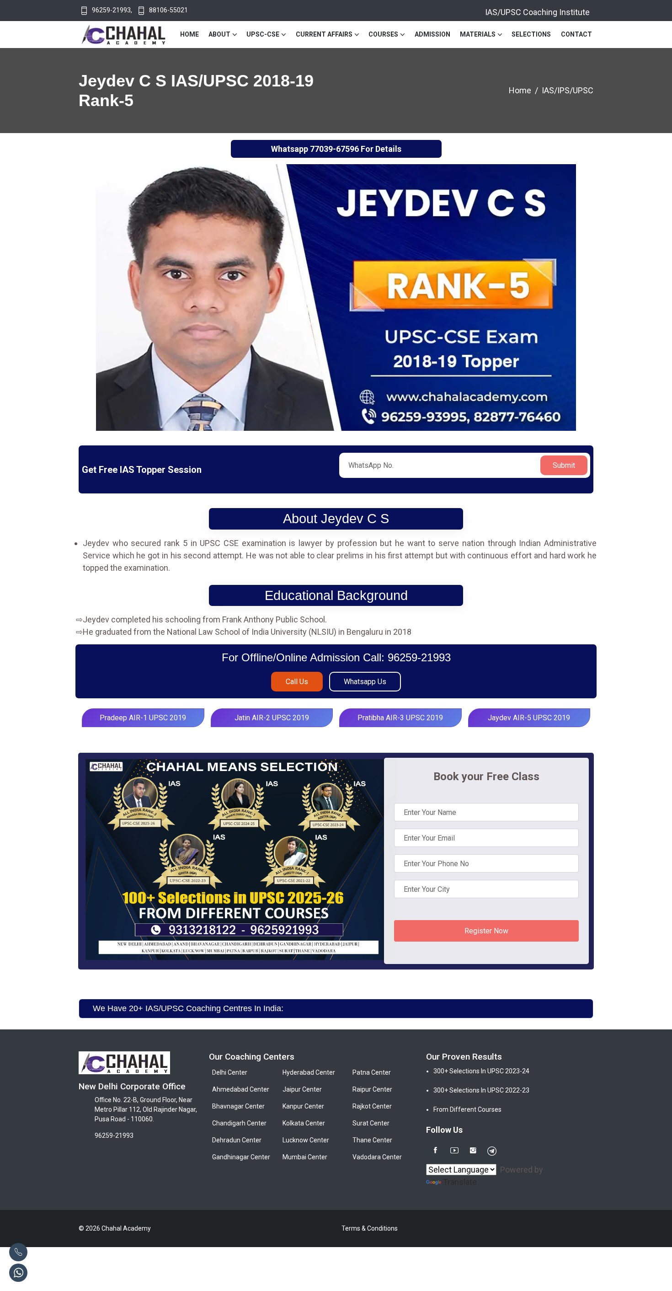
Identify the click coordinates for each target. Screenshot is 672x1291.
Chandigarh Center (239, 1123)
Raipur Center (372, 1089)
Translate (460, 1182)
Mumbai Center (305, 1157)
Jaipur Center (302, 1089)
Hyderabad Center (309, 1072)
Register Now (486, 931)
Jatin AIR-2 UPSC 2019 (272, 717)
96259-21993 (111, 10)
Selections (531, 34)
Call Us (297, 681)
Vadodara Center (377, 1157)
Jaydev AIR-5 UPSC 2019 (529, 717)
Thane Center (372, 1140)
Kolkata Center (304, 1123)
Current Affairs (324, 34)
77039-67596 (334, 149)
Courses (383, 34)
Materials (478, 34)
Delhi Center (229, 1072)
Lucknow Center (306, 1140)
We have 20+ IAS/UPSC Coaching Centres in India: (188, 1008)
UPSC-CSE (262, 34)
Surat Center (370, 1123)
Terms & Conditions (369, 1228)
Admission (432, 34)
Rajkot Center (372, 1106)
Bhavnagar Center (238, 1106)
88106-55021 (168, 10)
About (219, 34)
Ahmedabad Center (240, 1089)
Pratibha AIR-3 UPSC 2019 (400, 717)
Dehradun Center (236, 1140)
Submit (564, 465)
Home (189, 34)
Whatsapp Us (365, 681)
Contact (576, 34)
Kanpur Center (303, 1106)
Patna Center (371, 1072)
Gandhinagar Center (241, 1157)
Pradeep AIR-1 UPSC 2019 (143, 717)
